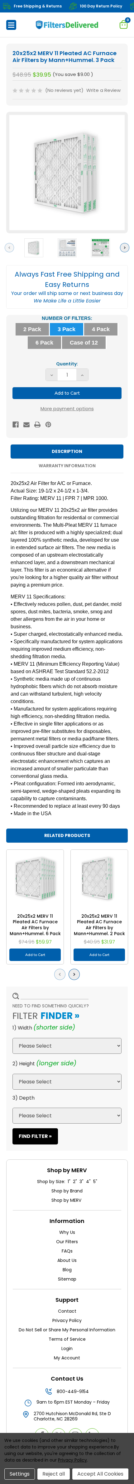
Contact (67, 1311)
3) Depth (23, 1097)
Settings (20, 1473)
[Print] (37, 424)
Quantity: (67, 364)
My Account (67, 1358)
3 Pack (66, 329)
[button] (11, 25)
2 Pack (32, 329)
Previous (11, 247)
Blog (67, 1270)
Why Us (67, 1232)
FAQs (67, 1251)
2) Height (23, 1063)
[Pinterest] (48, 424)
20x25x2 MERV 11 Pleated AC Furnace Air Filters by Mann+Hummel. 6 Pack (35, 924)
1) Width (22, 1027)
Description (67, 451)
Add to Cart (35, 955)
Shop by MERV (67, 1200)
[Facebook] (15, 424)
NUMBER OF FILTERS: (67, 318)
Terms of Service (67, 1339)
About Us (67, 1260)
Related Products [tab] (67, 835)
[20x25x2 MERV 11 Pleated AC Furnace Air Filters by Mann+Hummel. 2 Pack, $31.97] (99, 878)
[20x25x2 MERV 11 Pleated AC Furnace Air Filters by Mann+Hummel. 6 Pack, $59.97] (35, 878)
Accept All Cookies (100, 1473)
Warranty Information (67, 466)
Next (126, 247)
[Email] (26, 424)
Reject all (53, 1473)
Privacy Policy (67, 1320)
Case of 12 (84, 343)
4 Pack (101, 329)
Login (67, 1348)
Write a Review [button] (103, 90)
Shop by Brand (67, 1191)
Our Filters (67, 1242)
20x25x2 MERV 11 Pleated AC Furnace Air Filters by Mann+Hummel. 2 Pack (99, 924)
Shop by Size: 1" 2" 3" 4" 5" (67, 1181)
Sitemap (67, 1279)
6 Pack (44, 343)
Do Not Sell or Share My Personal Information (67, 1330)
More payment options (67, 408)
